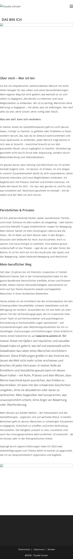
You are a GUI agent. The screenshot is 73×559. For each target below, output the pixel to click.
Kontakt (51, 549)
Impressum (39, 549)
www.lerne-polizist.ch (48, 335)
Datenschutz (24, 549)
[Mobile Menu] (71, 6)
